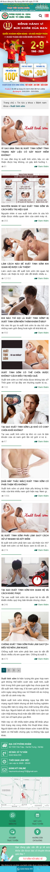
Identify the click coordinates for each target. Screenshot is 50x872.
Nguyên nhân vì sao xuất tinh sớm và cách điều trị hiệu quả (25, 208)
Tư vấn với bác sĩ (32, 858)
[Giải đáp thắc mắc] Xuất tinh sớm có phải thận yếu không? (25, 483)
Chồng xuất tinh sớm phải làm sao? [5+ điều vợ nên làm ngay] (25, 646)
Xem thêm (43, 166)
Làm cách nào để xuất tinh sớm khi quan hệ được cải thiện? (25, 265)
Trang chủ (8, 102)
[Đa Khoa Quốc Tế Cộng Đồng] (25, 58)
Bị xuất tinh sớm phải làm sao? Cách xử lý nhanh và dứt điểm (25, 537)
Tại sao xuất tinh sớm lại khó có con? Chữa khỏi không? (25, 429)
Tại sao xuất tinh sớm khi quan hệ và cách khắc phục (25, 592)
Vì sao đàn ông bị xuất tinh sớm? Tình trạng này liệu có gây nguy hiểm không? (25, 151)
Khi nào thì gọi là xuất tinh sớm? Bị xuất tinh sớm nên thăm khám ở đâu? (25, 320)
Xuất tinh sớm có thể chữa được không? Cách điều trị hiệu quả (25, 374)
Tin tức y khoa (25, 102)
